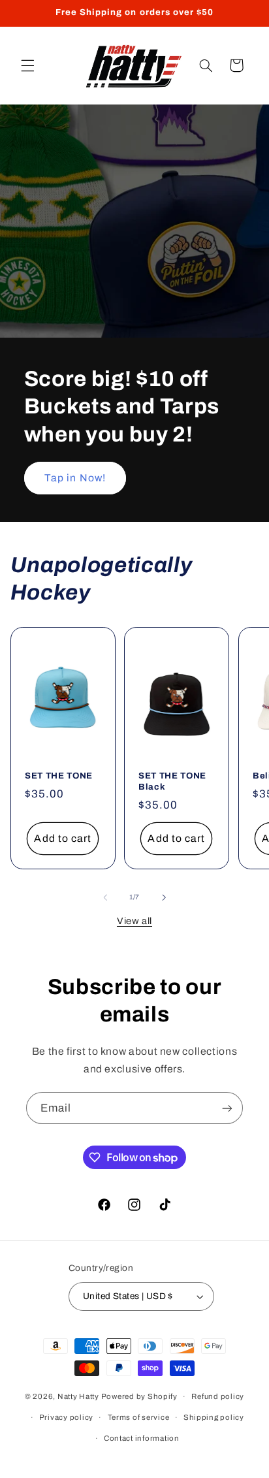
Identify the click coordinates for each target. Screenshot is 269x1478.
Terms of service (139, 1417)
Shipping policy (213, 1417)
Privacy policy (66, 1417)
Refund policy (217, 1396)
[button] (27, 65)
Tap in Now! (75, 477)
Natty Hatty (78, 1396)
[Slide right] (164, 897)
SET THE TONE (59, 775)
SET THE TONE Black (172, 781)
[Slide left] (105, 897)
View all (134, 921)
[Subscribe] (227, 1108)
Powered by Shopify (139, 1396)
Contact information (142, 1438)
